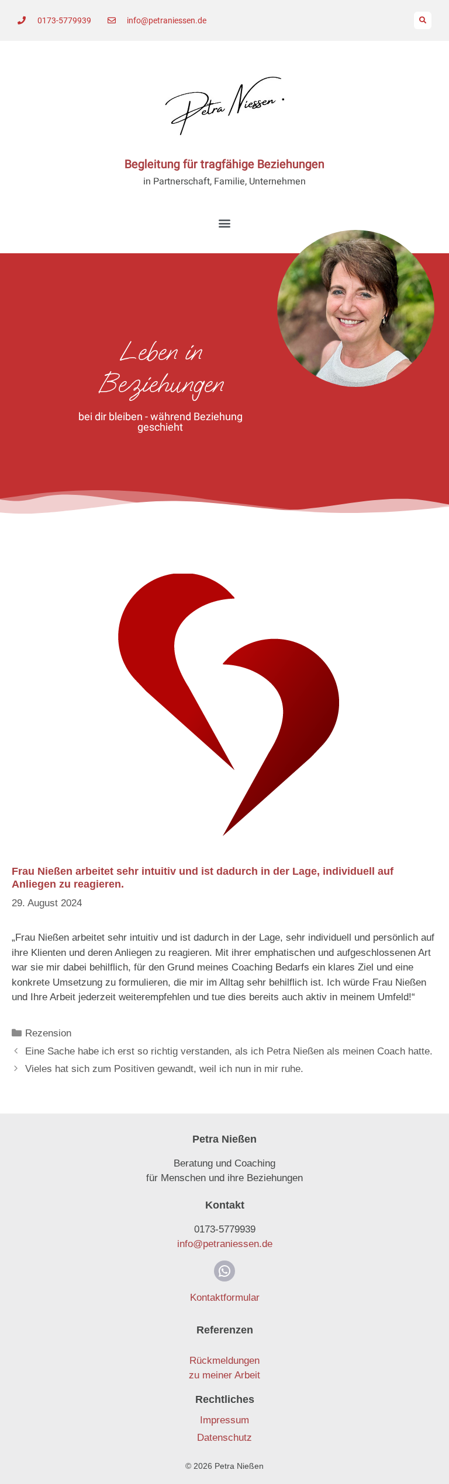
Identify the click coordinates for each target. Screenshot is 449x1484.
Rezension (48, 1033)
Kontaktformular (225, 1297)
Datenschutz (224, 1437)
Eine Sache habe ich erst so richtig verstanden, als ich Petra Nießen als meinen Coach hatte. (229, 1051)
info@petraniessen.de (224, 1243)
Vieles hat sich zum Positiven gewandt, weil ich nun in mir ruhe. (164, 1068)
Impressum (224, 1420)
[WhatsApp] (224, 1271)
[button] (422, 20)
